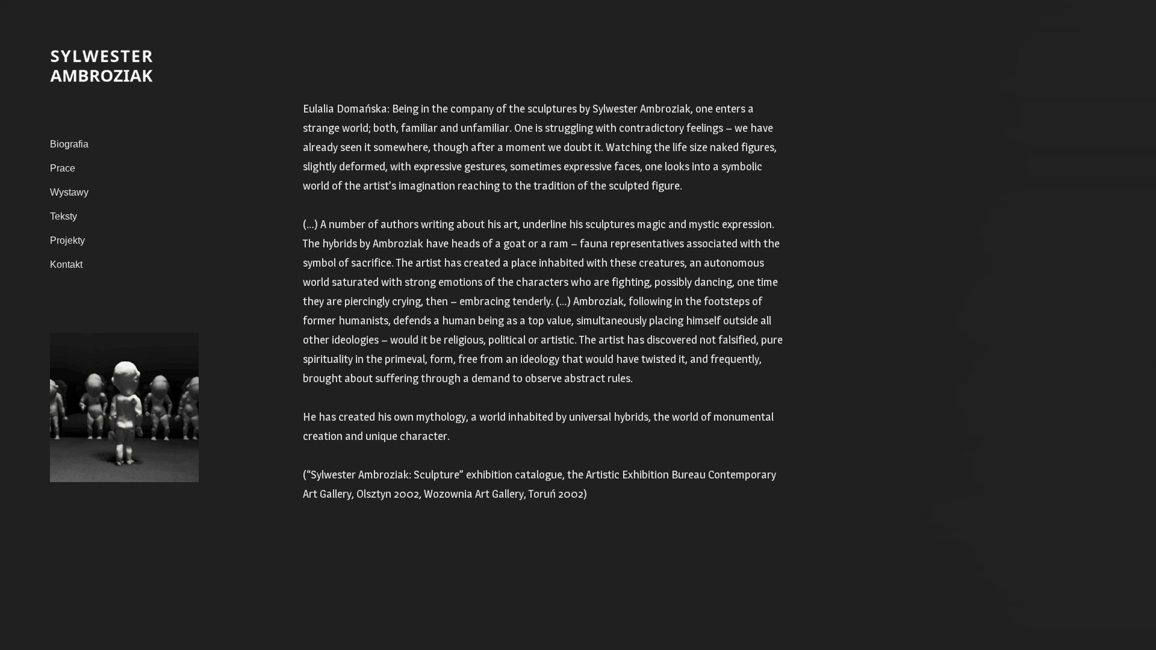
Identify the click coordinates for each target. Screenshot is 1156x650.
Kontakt (66, 264)
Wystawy (69, 192)
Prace (62, 168)
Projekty (67, 240)
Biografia (69, 144)
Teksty (63, 216)
